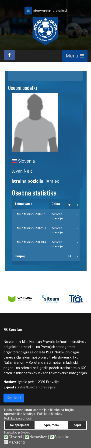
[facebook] (9, 55)
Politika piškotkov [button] (49, 414)
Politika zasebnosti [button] (18, 418)
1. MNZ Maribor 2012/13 (30, 228)
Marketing (16, 442)
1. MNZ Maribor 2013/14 (30, 242)
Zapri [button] (77, 425)
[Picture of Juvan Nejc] (46, 122)
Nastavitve (38, 437)
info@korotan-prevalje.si (50, 10)
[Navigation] (75, 56)
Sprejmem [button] (51, 425)
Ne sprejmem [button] (19, 425)
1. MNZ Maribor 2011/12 (29, 214)
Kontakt (14, 398)
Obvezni (15, 437)
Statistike (61, 437)
